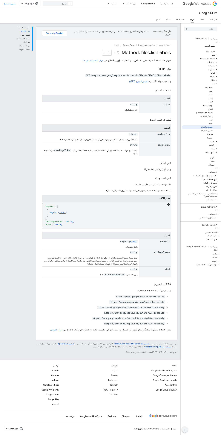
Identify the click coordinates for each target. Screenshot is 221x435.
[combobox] (58, 3)
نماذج (168, 19)
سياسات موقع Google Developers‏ (158, 347)
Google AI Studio (51, 385)
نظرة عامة (213, 19)
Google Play (53, 399)
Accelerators (171, 385)
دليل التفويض (56, 329)
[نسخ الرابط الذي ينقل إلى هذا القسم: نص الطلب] (156, 163)
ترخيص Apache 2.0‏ (66, 344)
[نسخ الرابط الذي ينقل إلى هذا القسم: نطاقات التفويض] (150, 284)
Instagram (113, 380)
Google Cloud (52, 394)
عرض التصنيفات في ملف (92, 60)
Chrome (55, 375)
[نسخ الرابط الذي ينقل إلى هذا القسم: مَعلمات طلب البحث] (147, 120)
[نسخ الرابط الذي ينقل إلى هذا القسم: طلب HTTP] (155, 69)
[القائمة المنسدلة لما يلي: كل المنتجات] (122, 3)
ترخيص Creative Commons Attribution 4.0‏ (131, 344)
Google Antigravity (50, 390)
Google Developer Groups (165, 375)
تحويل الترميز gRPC (138, 81)
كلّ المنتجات (69, 416)
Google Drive (148, 3)
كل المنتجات (131, 3)
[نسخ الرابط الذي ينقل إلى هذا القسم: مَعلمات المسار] (153, 90)
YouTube (113, 394)
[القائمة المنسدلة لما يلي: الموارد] (107, 3)
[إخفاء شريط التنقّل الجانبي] (185, 430)
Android (55, 370)
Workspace (202, 4)
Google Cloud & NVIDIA (166, 390)
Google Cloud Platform (91, 416)
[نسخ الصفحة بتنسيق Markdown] (109, 52)
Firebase (55, 380)
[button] (201, 42)
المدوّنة (115, 370)
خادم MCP (179, 19)
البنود (175, 428)
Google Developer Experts (165, 380)
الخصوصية (166, 428)
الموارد (113, 3)
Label (62, 212)
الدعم (158, 19)
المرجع (192, 19)
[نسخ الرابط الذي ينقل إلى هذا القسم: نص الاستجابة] (152, 178)
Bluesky (114, 375)
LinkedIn (114, 385)
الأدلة (202, 19)
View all (55, 404)
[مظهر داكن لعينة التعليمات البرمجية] (168, 204)
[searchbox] (200, 29)
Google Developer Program (164, 370)
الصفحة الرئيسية (166, 3)
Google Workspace (146, 45)
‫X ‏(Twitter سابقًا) (111, 390)
